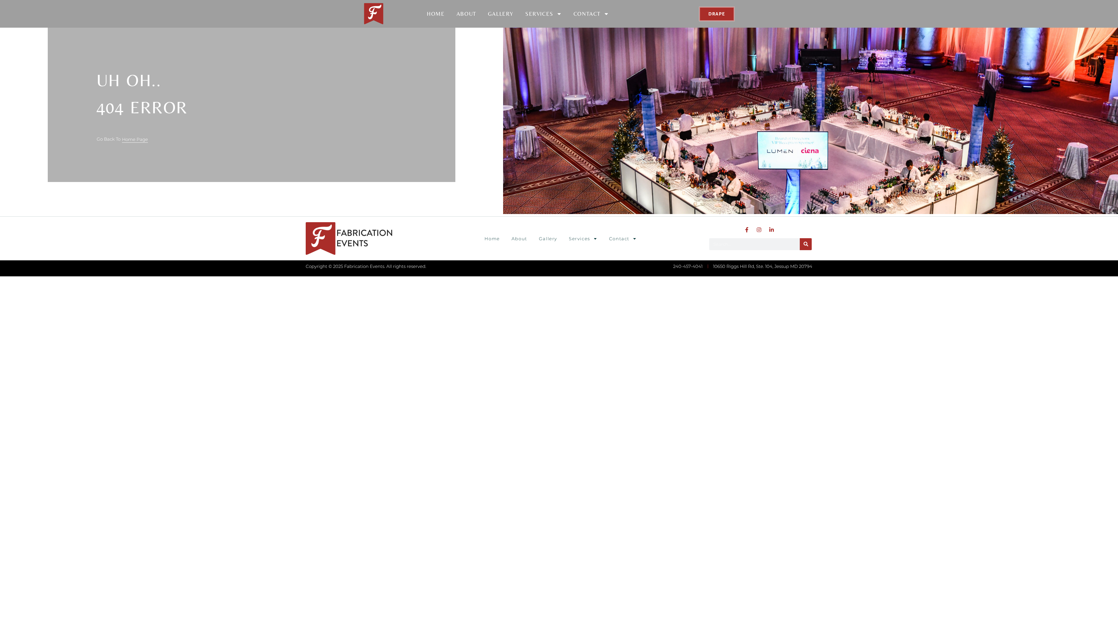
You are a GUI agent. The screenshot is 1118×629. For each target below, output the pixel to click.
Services (539, 13)
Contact (587, 13)
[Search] (806, 244)
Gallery (501, 13)
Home (436, 13)
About (466, 13)
